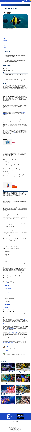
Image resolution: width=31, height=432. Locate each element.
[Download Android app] (20, 418)
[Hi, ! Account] (29, 1)
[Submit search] (30, 2)
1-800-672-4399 (15, 422)
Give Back (11, 429)
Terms (12, 426)
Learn (20, 428)
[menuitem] (6, 37)
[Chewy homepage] (4, 1)
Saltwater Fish (9, 7)
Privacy (15, 426)
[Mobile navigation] (0, 1)
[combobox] (15, 3)
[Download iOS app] (20, 415)
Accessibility (18, 426)
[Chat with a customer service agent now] (26, 1)
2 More (5, 47)
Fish (6, 7)
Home (4, 7)
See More (7, 350)
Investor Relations (14, 428)
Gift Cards (15, 429)
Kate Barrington (13, 12)
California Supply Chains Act (12, 427)
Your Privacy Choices (16, 430)
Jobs (18, 428)
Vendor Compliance (19, 427)
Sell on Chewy (19, 429)
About (10, 428)
